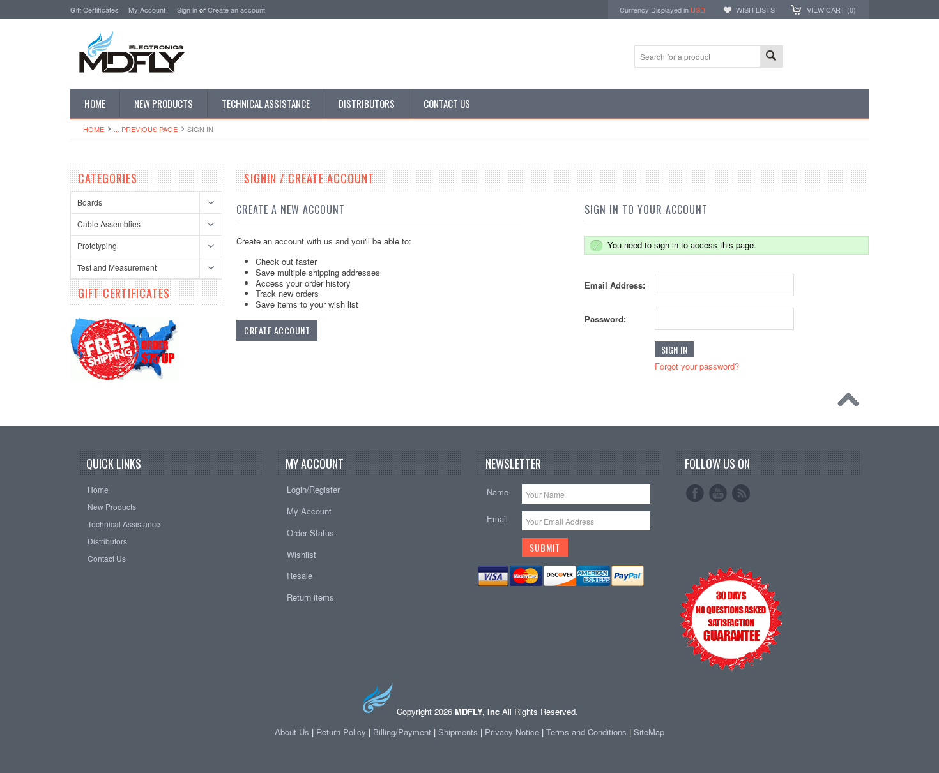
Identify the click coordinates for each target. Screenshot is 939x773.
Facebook (695, 493)
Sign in (187, 9)
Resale (299, 575)
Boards (89, 202)
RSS (741, 493)
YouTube (718, 493)
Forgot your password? (697, 366)
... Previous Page (146, 129)
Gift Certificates (94, 9)
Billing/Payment (402, 732)
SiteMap (649, 732)
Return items (310, 597)
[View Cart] (795, 55)
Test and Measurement (116, 267)
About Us (292, 732)
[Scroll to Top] (851, 403)
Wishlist (301, 554)
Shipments (458, 732)
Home (93, 129)
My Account (146, 9)
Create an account (236, 9)
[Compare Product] (812, 55)
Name (497, 492)
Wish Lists (755, 9)
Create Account (277, 330)
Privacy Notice (512, 732)
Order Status (310, 533)
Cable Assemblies (109, 223)
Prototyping (97, 245)
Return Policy (341, 732)
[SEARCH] (771, 57)
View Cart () (831, 9)
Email (497, 519)
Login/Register (313, 489)
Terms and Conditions (587, 732)
